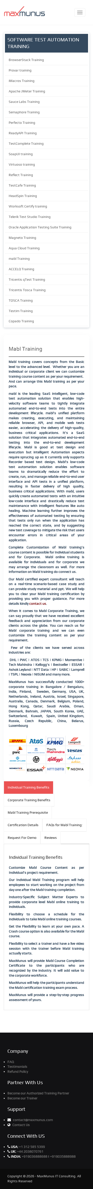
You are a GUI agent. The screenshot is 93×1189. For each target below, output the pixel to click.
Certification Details (23, 825)
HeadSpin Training (23, 196)
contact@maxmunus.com (33, 1120)
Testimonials (17, 1066)
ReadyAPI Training (23, 133)
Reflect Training (21, 175)
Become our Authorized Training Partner (38, 1093)
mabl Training (19, 259)
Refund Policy (17, 1071)
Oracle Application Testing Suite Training (40, 227)
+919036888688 (35, 1156)
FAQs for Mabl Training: (64, 825)
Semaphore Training (24, 112)
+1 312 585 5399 (32, 1147)
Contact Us (21, 1125)
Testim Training (21, 311)
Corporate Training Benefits (29, 800)
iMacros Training (21, 81)
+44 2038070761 (30, 1151)
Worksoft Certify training (28, 206)
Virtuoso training (22, 164)
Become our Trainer (22, 1098)
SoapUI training (21, 154)
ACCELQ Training (21, 269)
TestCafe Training (22, 185)
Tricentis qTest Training (27, 279)
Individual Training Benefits (28, 787)
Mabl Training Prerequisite (28, 812)
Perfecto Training (22, 123)
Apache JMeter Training (27, 91)
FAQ (10, 1062)
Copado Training (21, 321)
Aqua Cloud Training (24, 248)
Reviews (50, 838)
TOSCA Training (21, 300)
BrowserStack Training (26, 60)
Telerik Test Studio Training (30, 217)
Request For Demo (22, 838)
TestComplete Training (26, 143)
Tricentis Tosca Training (27, 290)
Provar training (20, 70)
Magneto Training (22, 238)
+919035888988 (63, 1156)
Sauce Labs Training (24, 102)
